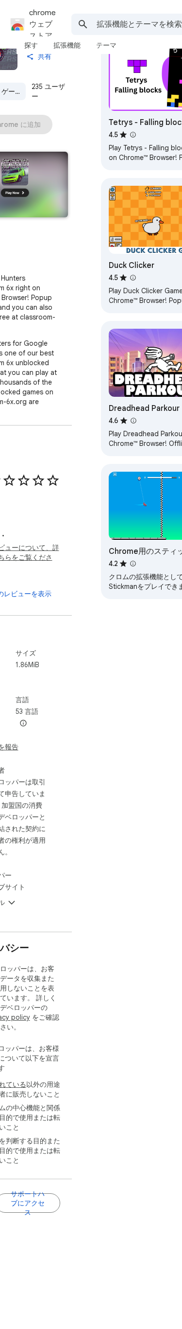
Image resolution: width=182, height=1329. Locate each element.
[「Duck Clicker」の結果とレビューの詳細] (133, 277)
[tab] (31, 45)
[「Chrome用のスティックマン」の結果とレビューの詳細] (133, 563)
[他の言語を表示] (23, 723)
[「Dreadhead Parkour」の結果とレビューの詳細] (133, 420)
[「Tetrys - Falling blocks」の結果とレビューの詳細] (133, 134)
